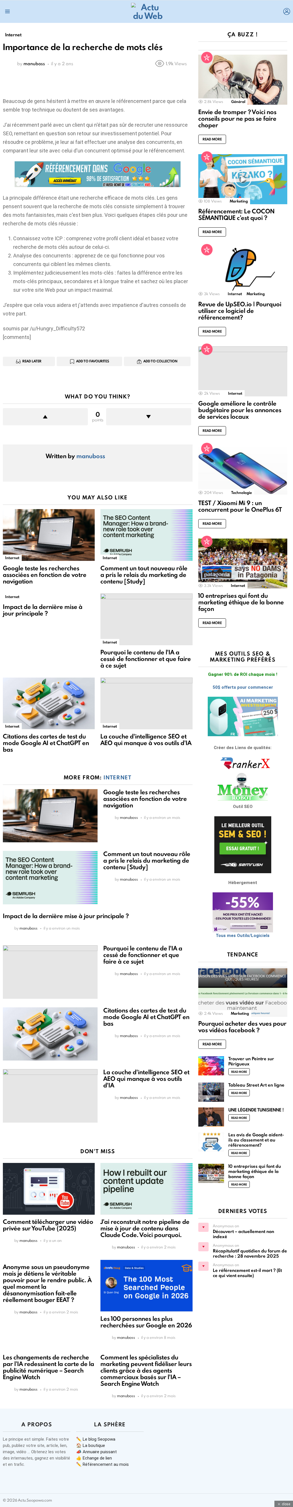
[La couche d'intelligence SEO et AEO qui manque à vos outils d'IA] (146, 703)
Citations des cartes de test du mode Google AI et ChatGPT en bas (46, 743)
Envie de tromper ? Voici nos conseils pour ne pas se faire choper (237, 118)
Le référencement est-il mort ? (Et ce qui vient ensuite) (247, 1272)
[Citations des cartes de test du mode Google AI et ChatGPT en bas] (49, 703)
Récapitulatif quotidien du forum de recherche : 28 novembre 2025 (250, 1253)
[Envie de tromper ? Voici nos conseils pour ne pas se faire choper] (242, 80)
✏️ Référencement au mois (102, 1464)
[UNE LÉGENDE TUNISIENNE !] (211, 1117)
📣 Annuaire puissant (96, 1451)
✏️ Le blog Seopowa (95, 1439)
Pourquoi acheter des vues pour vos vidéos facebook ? (242, 1026)
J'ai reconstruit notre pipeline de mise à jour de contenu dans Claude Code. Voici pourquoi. (144, 1228)
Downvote (148, 416)
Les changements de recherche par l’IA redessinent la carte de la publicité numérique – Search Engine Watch (48, 1367)
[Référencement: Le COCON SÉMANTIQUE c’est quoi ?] (242, 179)
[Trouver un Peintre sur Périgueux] (211, 1065)
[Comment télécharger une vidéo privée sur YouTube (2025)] (49, 1189)
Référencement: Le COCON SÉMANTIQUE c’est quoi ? (236, 214)
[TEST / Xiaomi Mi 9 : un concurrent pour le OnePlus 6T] (242, 471)
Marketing (239, 201)
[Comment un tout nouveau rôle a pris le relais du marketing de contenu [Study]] (146, 535)
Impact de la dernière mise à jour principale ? (42, 610)
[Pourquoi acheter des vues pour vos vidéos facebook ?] (242, 991)
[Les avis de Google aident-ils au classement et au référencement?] (211, 1141)
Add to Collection (160, 361)
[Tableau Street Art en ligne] (211, 1092)
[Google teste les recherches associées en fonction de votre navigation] (49, 535)
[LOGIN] (286, 11)
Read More (212, 139)
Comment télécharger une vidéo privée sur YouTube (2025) (48, 1225)
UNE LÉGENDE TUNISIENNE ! (256, 1110)
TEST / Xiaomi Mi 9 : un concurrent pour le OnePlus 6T (240, 506)
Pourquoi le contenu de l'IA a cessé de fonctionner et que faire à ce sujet (145, 659)
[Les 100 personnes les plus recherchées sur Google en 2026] (146, 1286)
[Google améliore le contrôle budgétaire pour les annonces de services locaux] (242, 371)
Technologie (241, 492)
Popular (207, 57)
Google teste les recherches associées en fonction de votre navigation (44, 574)
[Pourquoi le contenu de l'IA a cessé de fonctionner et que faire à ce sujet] (146, 619)
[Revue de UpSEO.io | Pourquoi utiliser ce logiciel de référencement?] (242, 272)
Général (238, 101)
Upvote (45, 416)
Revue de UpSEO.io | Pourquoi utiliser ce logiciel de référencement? (239, 310)
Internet (12, 557)
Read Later (31, 361)
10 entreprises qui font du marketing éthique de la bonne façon (241, 602)
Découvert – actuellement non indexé (243, 1234)
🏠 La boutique (90, 1445)
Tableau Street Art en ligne (256, 1085)
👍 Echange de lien (94, 1458)
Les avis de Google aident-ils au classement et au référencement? (256, 1140)
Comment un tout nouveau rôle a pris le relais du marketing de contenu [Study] (143, 574)
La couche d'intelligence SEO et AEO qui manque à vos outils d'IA (145, 739)
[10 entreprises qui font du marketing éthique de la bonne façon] (242, 564)
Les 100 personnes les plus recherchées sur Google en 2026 (146, 1322)
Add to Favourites (92, 361)
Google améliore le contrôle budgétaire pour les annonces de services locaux (239, 410)
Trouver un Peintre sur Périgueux (251, 1061)
